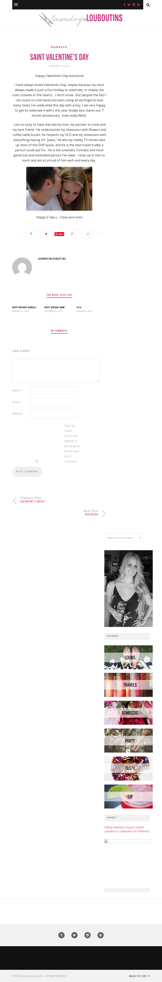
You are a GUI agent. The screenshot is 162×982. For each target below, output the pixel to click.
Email (16, 402)
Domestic (59, 47)
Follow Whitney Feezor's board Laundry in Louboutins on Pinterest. (127, 829)
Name (17, 390)
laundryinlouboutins (52, 258)
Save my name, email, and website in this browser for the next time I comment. (72, 443)
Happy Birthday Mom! (54, 307)
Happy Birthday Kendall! (24, 307)
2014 (79, 307)
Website (17, 413)
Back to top (138, 976)
